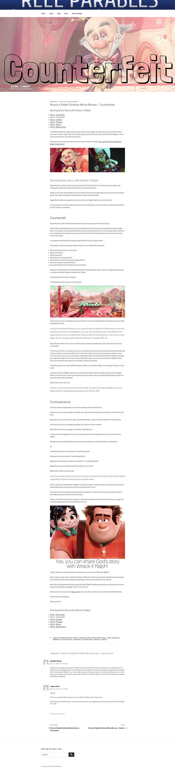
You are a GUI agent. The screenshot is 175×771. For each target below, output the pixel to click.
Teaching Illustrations (83, 639)
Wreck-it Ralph (77, 13)
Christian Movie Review (63, 638)
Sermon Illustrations (62, 639)
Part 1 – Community (57, 115)
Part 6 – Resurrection (58, 127)
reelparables (72, 101)
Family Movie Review (82, 638)
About (51, 13)
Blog (58, 13)
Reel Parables (114, 638)
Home (43, 13)
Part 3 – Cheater (56, 120)
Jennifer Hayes (56, 661)
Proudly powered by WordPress (51, 766)
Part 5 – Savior (55, 125)
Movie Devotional (99, 638)
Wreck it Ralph (100, 639)
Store (66, 13)
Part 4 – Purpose (56, 122)
